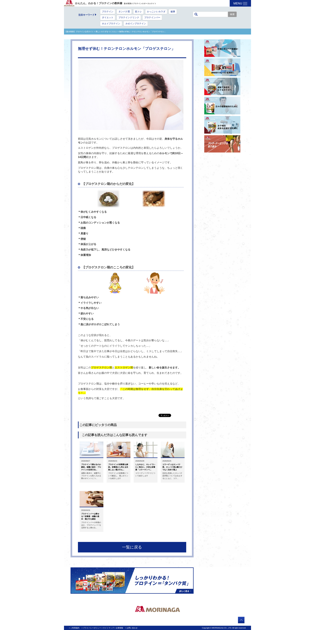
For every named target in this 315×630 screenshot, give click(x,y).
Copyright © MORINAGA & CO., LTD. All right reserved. (224, 628)
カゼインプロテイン (135, 23)
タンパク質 (124, 11)
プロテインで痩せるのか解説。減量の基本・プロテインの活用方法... (91, 467)
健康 (172, 11)
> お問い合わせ (131, 628)
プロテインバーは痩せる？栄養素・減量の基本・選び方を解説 (90, 516)
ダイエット (107, 17)
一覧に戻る (132, 547)
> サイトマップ (108, 628)
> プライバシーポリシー (91, 628)
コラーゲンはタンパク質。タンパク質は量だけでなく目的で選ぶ (172, 467)
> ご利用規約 (74, 628)
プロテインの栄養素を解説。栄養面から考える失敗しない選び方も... (118, 467)
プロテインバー (152, 17)
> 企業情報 (118, 628)
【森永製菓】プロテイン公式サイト (79, 32)
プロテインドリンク (128, 17)
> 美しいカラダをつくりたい (105, 32)
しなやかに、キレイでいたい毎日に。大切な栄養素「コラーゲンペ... (145, 467)
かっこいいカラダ (156, 11)
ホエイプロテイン (111, 23)
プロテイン (107, 11)
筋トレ (138, 11)
